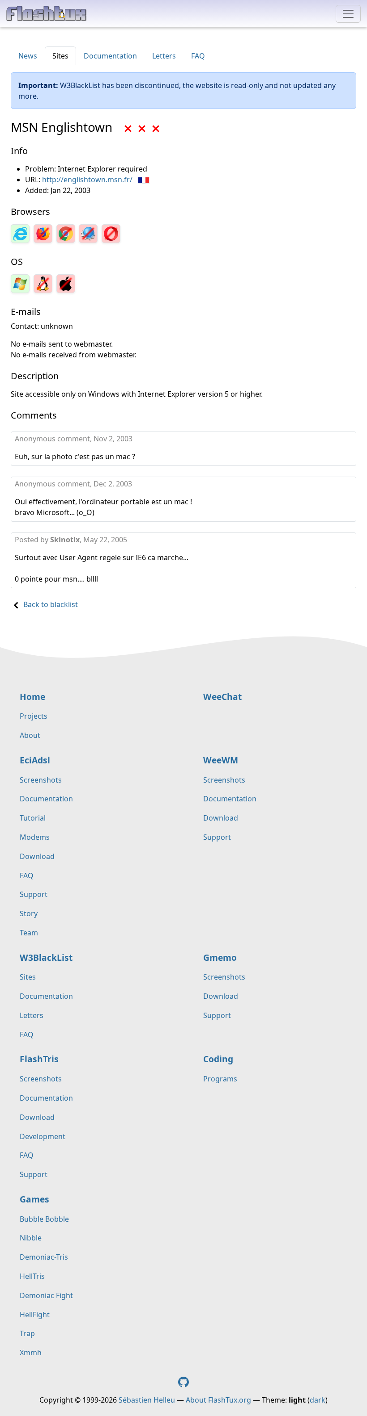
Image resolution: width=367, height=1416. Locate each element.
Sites (60, 56)
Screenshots (41, 780)
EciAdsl (35, 760)
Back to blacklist (50, 604)
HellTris (32, 1276)
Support (33, 894)
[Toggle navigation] (348, 14)
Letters (164, 56)
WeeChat (222, 697)
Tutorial (33, 818)
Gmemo (220, 957)
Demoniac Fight (46, 1295)
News (27, 56)
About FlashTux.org (218, 1400)
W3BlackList (46, 957)
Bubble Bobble (44, 1219)
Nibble (31, 1238)
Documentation (110, 56)
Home (32, 697)
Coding (218, 1059)
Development (42, 1136)
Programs (220, 1079)
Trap (27, 1333)
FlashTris (39, 1059)
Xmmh (31, 1352)
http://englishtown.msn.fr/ (87, 179)
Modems (35, 837)
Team (29, 933)
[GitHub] (183, 1381)
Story (29, 913)
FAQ (198, 56)
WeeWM (220, 760)
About (30, 735)
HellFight (35, 1315)
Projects (33, 716)
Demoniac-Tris (44, 1257)
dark (317, 1400)
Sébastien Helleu (147, 1400)
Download (37, 856)
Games (34, 1199)
